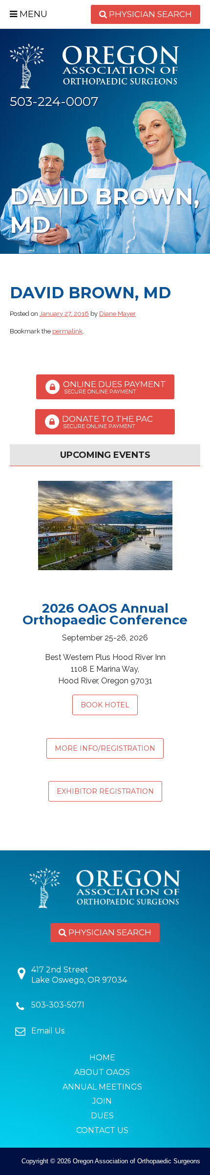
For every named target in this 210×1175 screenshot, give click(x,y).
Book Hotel (105, 705)
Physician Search (149, 14)
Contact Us (102, 1130)
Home (102, 1057)
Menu (32, 14)
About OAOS (102, 1072)
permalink (67, 331)
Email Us (47, 1030)
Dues (102, 1115)
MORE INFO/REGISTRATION (105, 748)
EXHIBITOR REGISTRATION (105, 791)
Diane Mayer (117, 313)
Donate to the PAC (113, 422)
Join (102, 1101)
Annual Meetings (102, 1087)
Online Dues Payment (113, 387)
